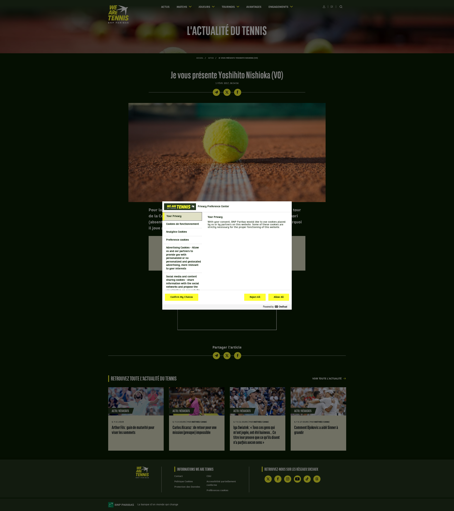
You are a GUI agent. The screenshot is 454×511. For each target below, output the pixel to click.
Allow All (279, 297)
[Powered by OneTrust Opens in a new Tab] (276, 307)
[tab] (182, 216)
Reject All (255, 297)
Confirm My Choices (181, 297)
